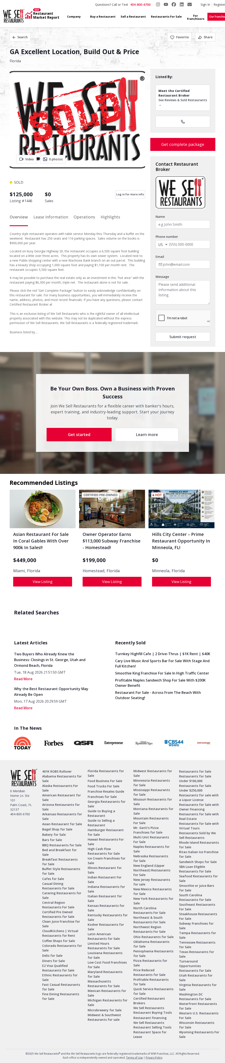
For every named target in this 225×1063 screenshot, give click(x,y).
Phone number (167, 237)
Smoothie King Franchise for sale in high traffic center (162, 673)
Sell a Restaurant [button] (133, 16)
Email (160, 257)
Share (208, 37)
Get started (79, 434)
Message (162, 277)
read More (23, 678)
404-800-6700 (140, 4)
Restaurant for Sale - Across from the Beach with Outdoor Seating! (158, 695)
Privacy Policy (154, 1057)
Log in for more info (130, 194)
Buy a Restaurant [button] (103, 16)
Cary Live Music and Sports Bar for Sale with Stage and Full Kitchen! (162, 663)
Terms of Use (134, 1057)
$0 (155, 560)
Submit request (182, 336)
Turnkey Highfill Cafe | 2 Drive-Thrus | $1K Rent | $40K (162, 653)
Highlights (110, 217)
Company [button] (74, 16)
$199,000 (94, 560)
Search (22, 37)
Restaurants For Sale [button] (166, 16)
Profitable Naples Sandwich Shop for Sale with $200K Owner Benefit (160, 683)
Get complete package (182, 144)
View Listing (43, 581)
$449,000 (24, 560)
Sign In (205, 4)
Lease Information (50, 217)
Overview (19, 217)
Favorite (182, 37)
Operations (84, 217)
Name (160, 216)
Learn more (147, 434)
